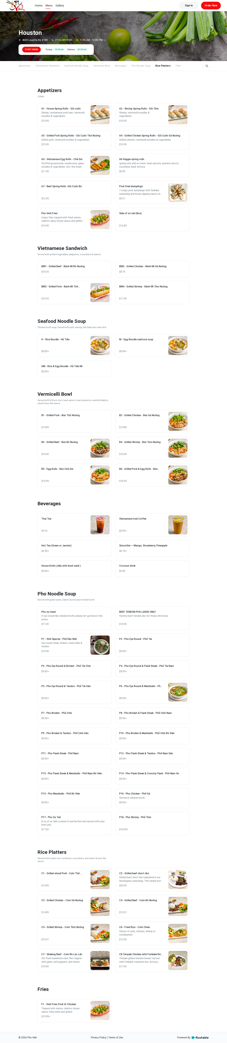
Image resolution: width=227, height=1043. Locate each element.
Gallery (60, 5)
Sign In (189, 5)
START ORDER (31, 49)
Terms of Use (115, 1037)
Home (38, 5)
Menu (49, 5)
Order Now (211, 5)
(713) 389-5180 (63, 40)
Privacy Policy (98, 1037)
